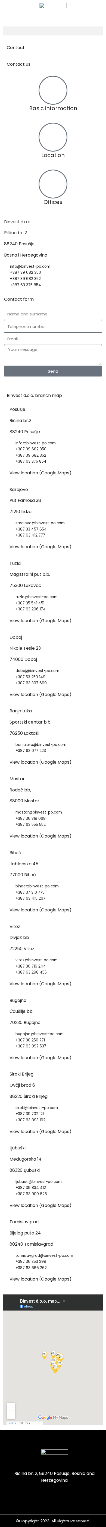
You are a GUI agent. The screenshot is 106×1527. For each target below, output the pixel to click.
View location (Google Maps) (40, 473)
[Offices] (53, 184)
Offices (53, 202)
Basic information (53, 108)
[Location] (53, 137)
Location (53, 155)
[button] (53, 30)
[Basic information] (53, 90)
